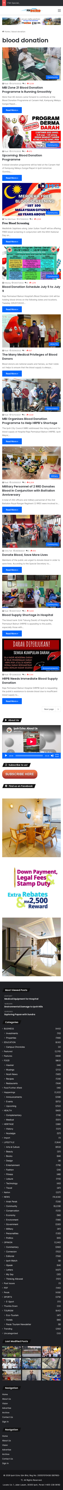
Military (9, 1229)
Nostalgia (10, 1133)
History (9, 1129)
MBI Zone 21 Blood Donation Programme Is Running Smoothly (26, 90)
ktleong (7, 283)
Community (11, 1206)
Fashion (10, 1169)
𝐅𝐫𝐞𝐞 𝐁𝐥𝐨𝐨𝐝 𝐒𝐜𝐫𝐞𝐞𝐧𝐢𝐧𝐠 (15, 223)
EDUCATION (10, 1042)
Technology (12, 1183)
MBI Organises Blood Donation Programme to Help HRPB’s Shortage (30, 421)
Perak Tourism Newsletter (18, 1324)
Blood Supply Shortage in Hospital (27, 615)
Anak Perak (11, 1201)
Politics (9, 1238)
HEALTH (8, 1110)
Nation (7, 1192)
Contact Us (7, 1417)
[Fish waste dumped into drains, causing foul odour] (51, 1363)
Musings (10, 1069)
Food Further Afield (13, 1088)
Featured (8, 1051)
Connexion (11, 1251)
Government (12, 1224)
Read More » (12, 110)
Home (7, 31)
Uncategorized (11, 1333)
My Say (9, 1274)
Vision (5, 1403)
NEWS (7, 1197)
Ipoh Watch (11, 1260)
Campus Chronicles (15, 1047)
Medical (10, 1119)
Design (9, 1160)
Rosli (6, 83)
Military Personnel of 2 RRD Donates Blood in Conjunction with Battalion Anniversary (28, 490)
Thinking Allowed (14, 1279)
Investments (12, 1033)
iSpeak (9, 1265)
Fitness (9, 1174)
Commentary (12, 1247)
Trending (8, 1329)
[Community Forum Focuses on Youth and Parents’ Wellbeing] (31, 1375)
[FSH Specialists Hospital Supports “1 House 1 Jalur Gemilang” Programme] (11, 1363)
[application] (31, 742)
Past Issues (9, 1283)
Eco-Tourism (12, 1315)
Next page (49, 709)
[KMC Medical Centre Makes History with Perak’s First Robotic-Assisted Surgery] (31, 1363)
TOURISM (8, 1310)
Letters (9, 1269)
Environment (12, 1219)
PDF (6, 1288)
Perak (6, 1292)
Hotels (9, 1320)
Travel (9, 1188)
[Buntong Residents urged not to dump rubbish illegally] (11, 1351)
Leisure (9, 1179)
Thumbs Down (11, 1306)
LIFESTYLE (9, 1142)
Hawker (10, 1065)
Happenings (9, 1092)
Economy (10, 1215)
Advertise (6, 1408)
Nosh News (11, 1074)
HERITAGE (9, 1124)
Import (7, 1138)
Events (9, 1101)
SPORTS (8, 1297)
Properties (11, 1038)
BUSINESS (9, 1028)
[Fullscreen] (57, 755)
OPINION (8, 1242)
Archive (5, 1412)
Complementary (14, 1115)
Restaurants (12, 1083)
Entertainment (13, 1165)
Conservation (12, 1210)
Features (8, 1056)
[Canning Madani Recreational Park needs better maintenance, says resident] (31, 1351)
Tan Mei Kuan (10, 219)
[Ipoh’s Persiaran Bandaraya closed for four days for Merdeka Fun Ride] (11, 1375)
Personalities (12, 1233)
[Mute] (52, 755)
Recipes (10, 1078)
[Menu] (59, 11)
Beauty (9, 1151)
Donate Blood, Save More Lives (25, 555)
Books (9, 1156)
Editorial (10, 1256)
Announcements (14, 1097)
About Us (6, 1399)
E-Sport (10, 1301)
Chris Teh (8, 551)
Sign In (5, 1421)
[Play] (6, 755)
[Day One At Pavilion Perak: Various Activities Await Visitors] (51, 1351)
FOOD (7, 1060)
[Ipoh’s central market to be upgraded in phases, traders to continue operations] (51, 1375)
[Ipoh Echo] (31, 10)
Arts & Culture (12, 1147)
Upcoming (11, 1106)
